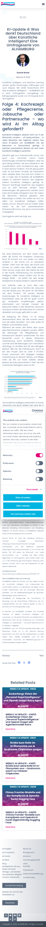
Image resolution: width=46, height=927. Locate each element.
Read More (10, 729)
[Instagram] (6, 915)
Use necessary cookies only (23, 514)
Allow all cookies (23, 497)
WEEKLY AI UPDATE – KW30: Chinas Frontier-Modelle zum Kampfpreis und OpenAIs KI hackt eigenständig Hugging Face (23, 817)
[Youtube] (10, 915)
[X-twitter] (10, 919)
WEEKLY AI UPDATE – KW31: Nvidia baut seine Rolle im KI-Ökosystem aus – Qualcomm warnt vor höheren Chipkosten (23, 768)
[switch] (39, 463)
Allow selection (23, 505)
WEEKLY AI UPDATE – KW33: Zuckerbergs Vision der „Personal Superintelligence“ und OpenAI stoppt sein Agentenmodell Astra (22, 719)
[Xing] (15, 919)
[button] (43, 4)
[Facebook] (15, 915)
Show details (32, 489)
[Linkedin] (19, 915)
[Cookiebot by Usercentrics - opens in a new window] (32, 411)
